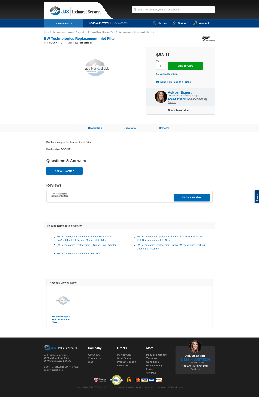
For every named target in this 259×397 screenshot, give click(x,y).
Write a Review (191, 197)
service (162, 23)
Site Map (151, 372)
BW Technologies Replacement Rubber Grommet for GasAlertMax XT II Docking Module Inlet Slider (84, 238)
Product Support (126, 362)
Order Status (124, 358)
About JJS (94, 355)
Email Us (172, 102)
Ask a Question (169, 74)
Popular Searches (156, 355)
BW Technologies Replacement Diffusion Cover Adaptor (86, 245)
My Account (124, 355)
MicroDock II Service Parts (103, 32)
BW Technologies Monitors (63, 32)
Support (182, 23)
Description (95, 128)
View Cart (122, 365)
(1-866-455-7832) (120, 23)
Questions (130, 128)
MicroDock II (83, 32)
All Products (62, 23)
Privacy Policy (154, 365)
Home (46, 32)
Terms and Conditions (152, 360)
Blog (90, 362)
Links (149, 369)
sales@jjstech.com (53, 370)
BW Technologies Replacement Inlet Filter (59, 195)
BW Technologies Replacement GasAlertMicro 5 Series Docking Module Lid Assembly (171, 247)
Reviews (164, 128)
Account (204, 23)
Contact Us (94, 358)
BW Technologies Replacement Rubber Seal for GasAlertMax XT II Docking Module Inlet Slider (169, 238)
